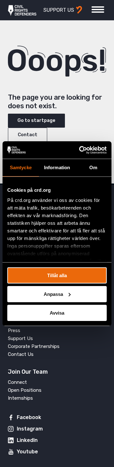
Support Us (20, 338)
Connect (17, 382)
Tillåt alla (57, 275)
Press (14, 330)
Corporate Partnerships (34, 346)
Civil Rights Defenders (22, 10)
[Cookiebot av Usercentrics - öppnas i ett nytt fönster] (80, 150)
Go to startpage (36, 120)
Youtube (27, 452)
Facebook (29, 417)
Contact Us (21, 354)
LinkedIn (27, 440)
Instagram (30, 429)
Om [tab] (93, 167)
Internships (20, 398)
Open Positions (24, 390)
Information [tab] (57, 167)
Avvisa (57, 312)
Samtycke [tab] (21, 167)
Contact (27, 134)
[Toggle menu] (97, 9)
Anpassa (53, 294)
